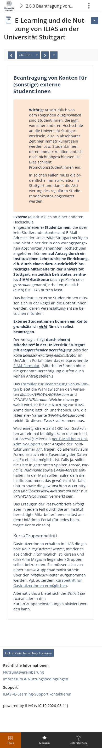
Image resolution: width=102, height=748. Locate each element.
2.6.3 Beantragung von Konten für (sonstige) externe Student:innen (50, 6)
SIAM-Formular (26, 365)
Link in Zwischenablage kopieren (28, 653)
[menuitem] (44, 740)
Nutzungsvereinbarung (23, 672)
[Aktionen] (54, 55)
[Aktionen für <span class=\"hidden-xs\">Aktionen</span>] (94, 20)
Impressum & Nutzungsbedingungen (35, 678)
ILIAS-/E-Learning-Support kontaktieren (37, 694)
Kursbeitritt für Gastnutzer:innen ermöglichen (47, 583)
